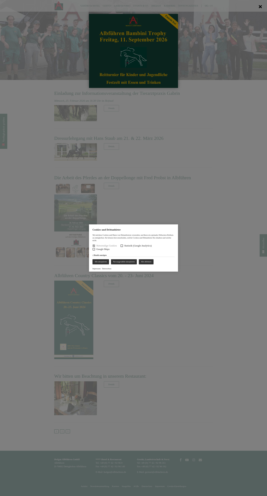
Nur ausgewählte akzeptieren (124, 262)
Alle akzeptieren (101, 262)
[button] (121, 245)
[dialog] (133, 248)
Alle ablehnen (146, 262)
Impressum (96, 269)
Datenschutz (106, 269)
